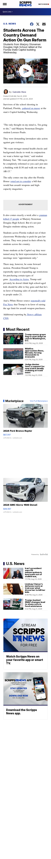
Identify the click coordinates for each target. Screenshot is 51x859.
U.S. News (9, 23)
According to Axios (19, 279)
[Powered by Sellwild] (44, 554)
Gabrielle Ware (19, 92)
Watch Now (43, 4)
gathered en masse (31, 108)
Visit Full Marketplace (39, 401)
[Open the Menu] (4, 4)
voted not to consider (20, 181)
